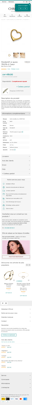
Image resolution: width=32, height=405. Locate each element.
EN (29, 1)
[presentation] (27, 265)
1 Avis (8, 69)
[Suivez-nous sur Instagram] (6, 304)
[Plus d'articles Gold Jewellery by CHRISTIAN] (26, 62)
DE (23, 1)
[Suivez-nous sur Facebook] (3, 304)
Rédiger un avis (15, 69)
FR (26, 1)
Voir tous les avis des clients (8, 341)
